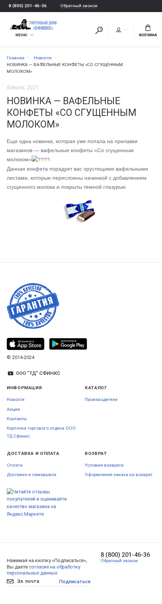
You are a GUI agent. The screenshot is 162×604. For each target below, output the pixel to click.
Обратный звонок (79, 5)
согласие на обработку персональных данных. (43, 570)
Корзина (148, 35)
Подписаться (74, 581)
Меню (21, 35)
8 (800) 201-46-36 (28, 5)
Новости (15, 399)
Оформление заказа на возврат (119, 474)
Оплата (15, 465)
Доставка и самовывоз (32, 474)
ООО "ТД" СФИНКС (38, 373)
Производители (101, 399)
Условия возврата (104, 465)
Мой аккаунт (121, 30)
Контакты (17, 418)
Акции (13, 409)
